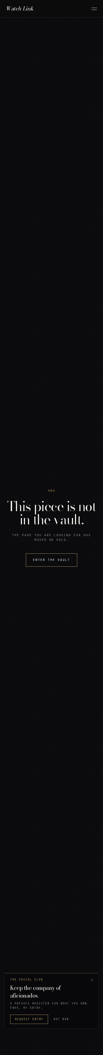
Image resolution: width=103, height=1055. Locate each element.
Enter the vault (51, 560)
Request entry (29, 1019)
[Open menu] (94, 8)
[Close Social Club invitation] (91, 979)
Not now (61, 1019)
